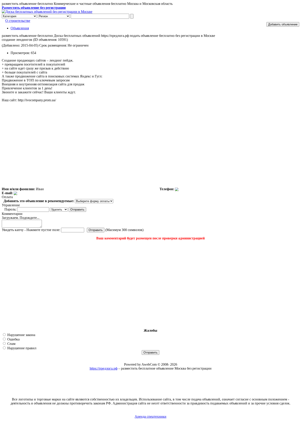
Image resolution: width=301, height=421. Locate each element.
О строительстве (17, 21)
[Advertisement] (28, 284)
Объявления (20, 28)
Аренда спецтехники (150, 416)
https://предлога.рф (103, 368)
